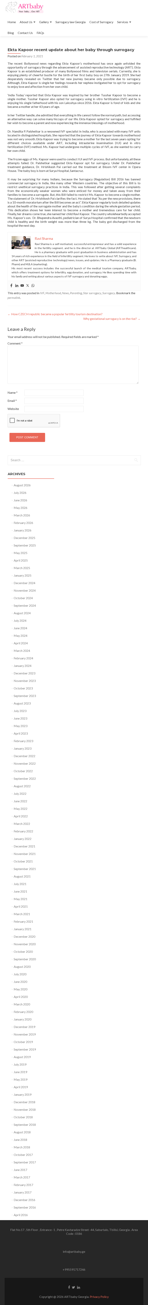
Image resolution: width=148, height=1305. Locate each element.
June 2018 (20, 1139)
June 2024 (20, 628)
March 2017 (22, 1177)
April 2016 (21, 1215)
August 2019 (22, 1057)
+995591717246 (74, 1269)
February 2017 (23, 1185)
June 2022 (20, 801)
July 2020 (20, 974)
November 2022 (25, 763)
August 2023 (22, 703)
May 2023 (20, 726)
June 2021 (20, 891)
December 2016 (24, 1200)
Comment (15, 343)
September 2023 (25, 696)
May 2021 (20, 899)
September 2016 (25, 1207)
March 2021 (22, 914)
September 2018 (25, 1124)
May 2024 (20, 635)
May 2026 (20, 507)
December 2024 (24, 583)
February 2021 (23, 921)
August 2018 (22, 1132)
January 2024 (22, 665)
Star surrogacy (92, 293)
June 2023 (20, 718)
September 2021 (25, 869)
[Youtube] (22, 286)
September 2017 (25, 1162)
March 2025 (22, 568)
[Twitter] (27, 286)
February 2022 (23, 831)
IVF (42, 293)
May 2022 (20, 808)
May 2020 (20, 989)
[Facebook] (11, 286)
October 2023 (23, 688)
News (65, 293)
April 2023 (21, 733)
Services (122, 22)
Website (13, 409)
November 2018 (25, 1109)
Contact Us (25, 33)
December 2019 (24, 1027)
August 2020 (22, 966)
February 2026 (23, 523)
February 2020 (23, 1012)
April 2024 (21, 643)
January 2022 (22, 838)
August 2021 (22, 876)
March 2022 (22, 823)
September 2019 (25, 1049)
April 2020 (21, 996)
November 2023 (25, 680)
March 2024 (22, 650)
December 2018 (24, 1102)
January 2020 (22, 1019)
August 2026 (22, 485)
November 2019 (25, 1034)
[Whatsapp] (33, 286)
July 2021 (20, 884)
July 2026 (20, 492)
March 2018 (22, 1147)
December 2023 (24, 673)
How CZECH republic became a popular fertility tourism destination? (55, 314)
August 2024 (22, 613)
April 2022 (21, 816)
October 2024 (23, 598)
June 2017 (20, 1170)
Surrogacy (108, 293)
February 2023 (23, 741)
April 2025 (21, 560)
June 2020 (20, 981)
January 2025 (22, 575)
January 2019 (22, 1094)
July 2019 (20, 1064)
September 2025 (25, 545)
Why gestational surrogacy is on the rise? (111, 318)
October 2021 (23, 861)
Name (13, 392)
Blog (11, 33)
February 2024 (23, 658)
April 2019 (21, 1087)
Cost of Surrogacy (101, 22)
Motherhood (53, 293)
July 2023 (20, 711)
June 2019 (20, 1072)
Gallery (44, 22)
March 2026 (22, 515)
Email (12, 400)
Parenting (76, 293)
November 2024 (25, 590)
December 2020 (24, 936)
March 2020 (22, 1004)
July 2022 (20, 793)
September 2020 (25, 959)
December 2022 (24, 756)
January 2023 (22, 748)
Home (12, 22)
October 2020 (23, 951)
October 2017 (23, 1154)
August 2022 (22, 786)
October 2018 (23, 1117)
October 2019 (23, 1042)
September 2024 (25, 605)
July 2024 (20, 620)
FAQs (40, 33)
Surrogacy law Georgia (71, 22)
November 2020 (25, 944)
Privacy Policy (99, 1296)
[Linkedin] (16, 286)
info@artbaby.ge (74, 1251)
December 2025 (24, 538)
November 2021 (25, 854)
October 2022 (23, 771)
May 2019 (20, 1079)
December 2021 (24, 846)
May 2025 (20, 553)
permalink (14, 297)
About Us (26, 22)
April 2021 (21, 906)
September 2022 (25, 778)
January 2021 (22, 929)
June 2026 (20, 500)
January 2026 (22, 530)
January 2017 (22, 1192)
